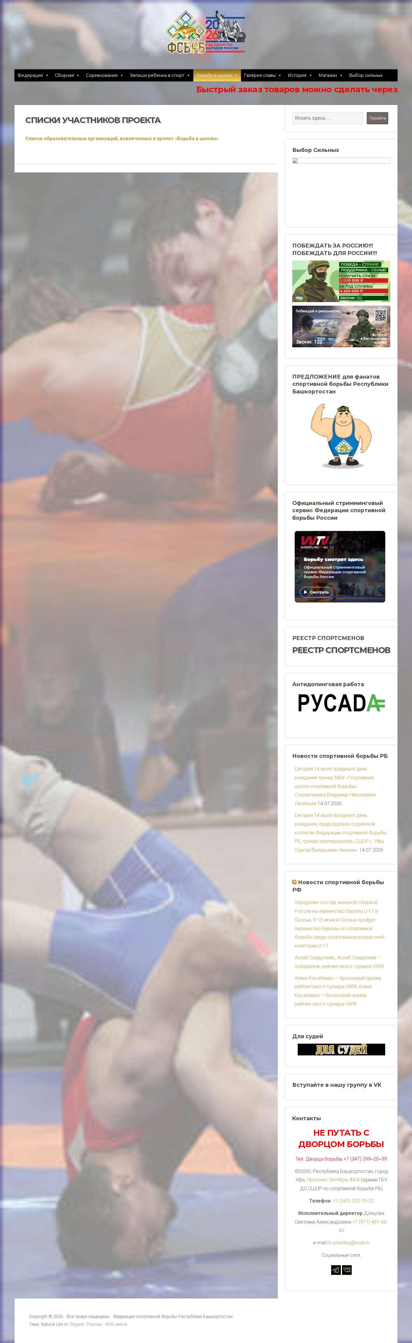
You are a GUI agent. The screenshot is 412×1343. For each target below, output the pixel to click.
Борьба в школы (214, 75)
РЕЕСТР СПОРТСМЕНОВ (341, 650)
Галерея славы (260, 75)
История (297, 75)
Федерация (30, 75)
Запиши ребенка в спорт (157, 75)
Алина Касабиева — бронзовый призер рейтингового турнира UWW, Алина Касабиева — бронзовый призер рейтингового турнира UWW (338, 991)
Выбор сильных (365, 75)
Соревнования (102, 75)
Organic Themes (86, 1324)
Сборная (64, 75)
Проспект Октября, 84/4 (333, 1180)
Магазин (328, 75)
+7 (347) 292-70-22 (353, 1201)
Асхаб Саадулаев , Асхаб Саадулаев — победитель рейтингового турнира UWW (339, 962)
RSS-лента (116, 1324)
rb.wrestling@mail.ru (348, 1243)
